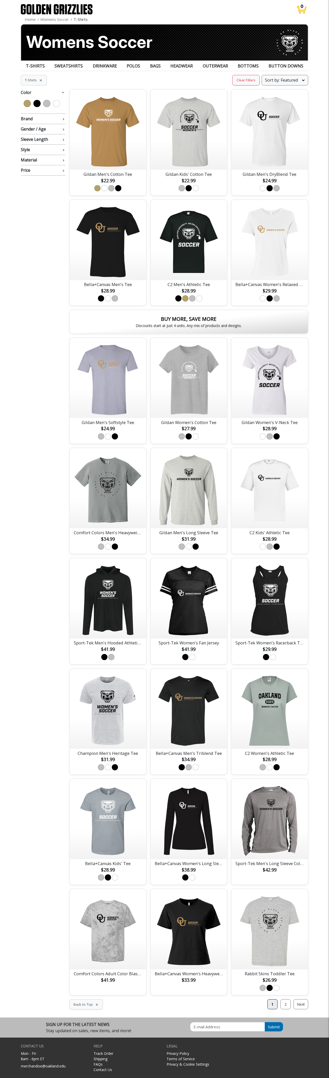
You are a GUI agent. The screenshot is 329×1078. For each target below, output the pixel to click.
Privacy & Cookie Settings (188, 1064)
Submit (274, 1026)
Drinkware (105, 66)
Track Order (103, 1053)
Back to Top (86, 1004)
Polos (133, 66)
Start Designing (108, 159)
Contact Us (103, 1069)
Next (301, 1004)
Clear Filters (245, 80)
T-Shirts (35, 66)
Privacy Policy (178, 1053)
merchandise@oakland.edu (43, 1066)
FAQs (98, 1064)
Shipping (100, 1058)
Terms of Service (181, 1058)
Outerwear (215, 66)
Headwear (181, 66)
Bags (155, 66)
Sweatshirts (68, 66)
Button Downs (286, 66)
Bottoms (248, 66)
